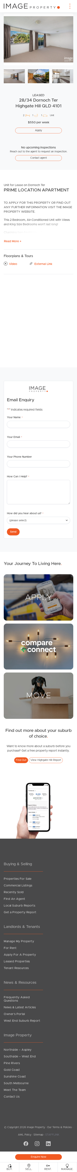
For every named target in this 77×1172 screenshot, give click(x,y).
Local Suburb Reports (19, 905)
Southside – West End (20, 1056)
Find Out (21, 760)
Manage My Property (19, 941)
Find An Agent (14, 898)
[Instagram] (36, 1144)
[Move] (38, 695)
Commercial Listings (18, 885)
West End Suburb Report (22, 1020)
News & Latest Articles (20, 1007)
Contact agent (38, 158)
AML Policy (24, 1134)
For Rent (10, 948)
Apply (38, 130)
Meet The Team (15, 1089)
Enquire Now (38, 1157)
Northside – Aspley (17, 1049)
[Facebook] (25, 1144)
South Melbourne (16, 1083)
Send (13, 532)
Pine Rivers (12, 1063)
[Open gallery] (38, 39)
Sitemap (38, 1134)
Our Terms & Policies (59, 1127)
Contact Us (11, 1096)
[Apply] (38, 597)
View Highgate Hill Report (45, 760)
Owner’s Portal (14, 1014)
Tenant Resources (16, 968)
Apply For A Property (20, 954)
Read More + (12, 241)
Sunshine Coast (15, 1076)
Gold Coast (12, 1069)
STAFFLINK (52, 1134)
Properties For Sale (18, 878)
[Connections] (38, 646)
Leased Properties (17, 961)
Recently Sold (14, 892)
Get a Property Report (20, 912)
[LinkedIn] (48, 1144)
